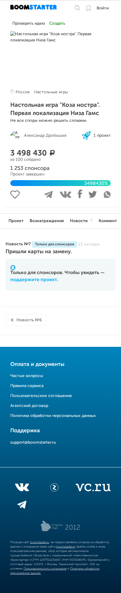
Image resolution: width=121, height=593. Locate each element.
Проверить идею (28, 23)
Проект (16, 221)
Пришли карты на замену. (39, 251)
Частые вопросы (26, 376)
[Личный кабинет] (88, 8)
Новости (81, 221)
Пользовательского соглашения (45, 568)
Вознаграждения (47, 221)
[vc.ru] (93, 488)
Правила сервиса (26, 386)
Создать (57, 23)
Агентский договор (29, 406)
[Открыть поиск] (77, 8)
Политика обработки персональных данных (53, 416)
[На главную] (34, 8)
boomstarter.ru (39, 542)
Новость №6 (29, 320)
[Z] (54, 488)
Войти (103, 8)
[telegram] (22, 506)
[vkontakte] (22, 488)
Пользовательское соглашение (41, 396)
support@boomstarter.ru (33, 442)
